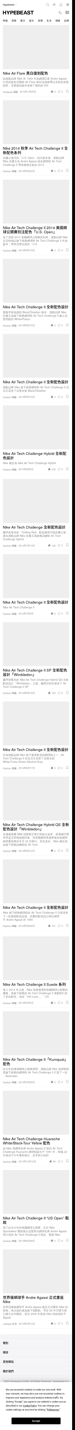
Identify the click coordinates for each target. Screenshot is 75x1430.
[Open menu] (67, 12)
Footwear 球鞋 (10, 92)
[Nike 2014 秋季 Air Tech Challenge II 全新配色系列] (36, 122)
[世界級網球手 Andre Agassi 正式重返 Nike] (36, 1271)
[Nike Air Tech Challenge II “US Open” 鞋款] (36, 1192)
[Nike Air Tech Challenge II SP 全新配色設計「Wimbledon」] (36, 644)
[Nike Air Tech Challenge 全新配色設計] (36, 501)
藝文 (22, 20)
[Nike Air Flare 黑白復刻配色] (36, 47)
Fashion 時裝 (10, 171)
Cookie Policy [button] (30, 1405)
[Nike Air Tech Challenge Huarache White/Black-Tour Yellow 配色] (36, 1113)
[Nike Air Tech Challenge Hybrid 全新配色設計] (36, 427)
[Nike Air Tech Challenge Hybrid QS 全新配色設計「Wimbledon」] (36, 798)
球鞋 (14, 20)
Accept (36, 1421)
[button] (67, 91)
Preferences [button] (53, 1409)
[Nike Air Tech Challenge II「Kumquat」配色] (36, 1033)
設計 (31, 20)
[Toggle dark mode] (60, 12)
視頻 (57, 20)
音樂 (40, 20)
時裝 (5, 20)
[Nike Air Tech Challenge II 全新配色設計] (36, 281)
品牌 (66, 20)
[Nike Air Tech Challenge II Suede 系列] (36, 958)
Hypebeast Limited (19, 1381)
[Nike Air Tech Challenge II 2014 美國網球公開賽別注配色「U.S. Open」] (36, 202)
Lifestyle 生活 (10, 1323)
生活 (49, 20)
